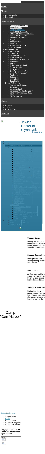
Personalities (10, 17)
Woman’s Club (36, 152)
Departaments (7, 21)
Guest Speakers (16, 57)
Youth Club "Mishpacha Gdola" (22, 34)
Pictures (8, 105)
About (3, 11)
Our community (11, 15)
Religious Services (37, 176)
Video (7, 107)
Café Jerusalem (16, 97)
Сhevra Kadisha (16, 67)
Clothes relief (15, 77)
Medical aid (14, 79)
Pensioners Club (11, 49)
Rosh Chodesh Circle (18, 45)
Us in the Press (11, 109)
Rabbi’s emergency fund (19, 71)
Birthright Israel (15, 41)
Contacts (5, 113)
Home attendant (16, 69)
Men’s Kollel (14, 51)
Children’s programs (17, 147)
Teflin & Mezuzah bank (18, 65)
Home (4, 6)
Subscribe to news (8, 413)
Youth (35, 149)
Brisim (12, 63)
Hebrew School (16, 28)
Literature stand (16, 89)
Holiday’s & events (12, 83)
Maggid (12, 39)
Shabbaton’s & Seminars (19, 59)
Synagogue (14, 61)
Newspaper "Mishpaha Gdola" (21, 91)
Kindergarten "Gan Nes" (19, 26)
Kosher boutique (16, 95)
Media (4, 101)
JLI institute (14, 53)
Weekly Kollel (15, 43)
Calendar (13, 87)
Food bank (14, 75)
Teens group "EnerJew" (19, 32)
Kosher (29, 217)
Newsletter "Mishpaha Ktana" (21, 93)
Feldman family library (18, 85)
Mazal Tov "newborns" (18, 73)
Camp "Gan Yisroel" (17, 30)
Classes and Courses (18, 55)
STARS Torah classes (18, 36)
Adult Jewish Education (36, 172)
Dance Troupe (15, 47)
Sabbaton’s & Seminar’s (19, 38)
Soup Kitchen (15, 81)
